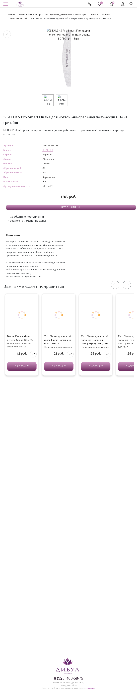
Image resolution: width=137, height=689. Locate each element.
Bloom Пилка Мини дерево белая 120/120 (20, 338)
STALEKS (47, 150)
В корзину (22, 366)
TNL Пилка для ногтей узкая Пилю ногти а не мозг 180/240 (58, 340)
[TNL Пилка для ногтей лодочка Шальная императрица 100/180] (95, 315)
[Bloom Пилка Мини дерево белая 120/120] (22, 315)
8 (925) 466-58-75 (90, 4)
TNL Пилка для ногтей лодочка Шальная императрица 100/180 (94, 340)
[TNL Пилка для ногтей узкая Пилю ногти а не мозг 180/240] (59, 315)
